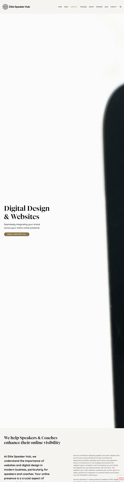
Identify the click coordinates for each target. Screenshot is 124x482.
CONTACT (113, 7)
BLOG (106, 7)
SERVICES (74, 7)
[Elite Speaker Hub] (16, 7)
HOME (60, 7)
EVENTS (91, 7)
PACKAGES (83, 7)
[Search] (120, 7)
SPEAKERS (99, 7)
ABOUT (66, 7)
